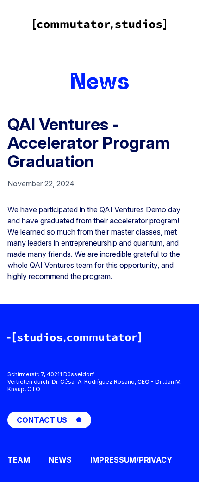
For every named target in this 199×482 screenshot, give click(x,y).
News (100, 81)
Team (18, 459)
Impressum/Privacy (131, 459)
